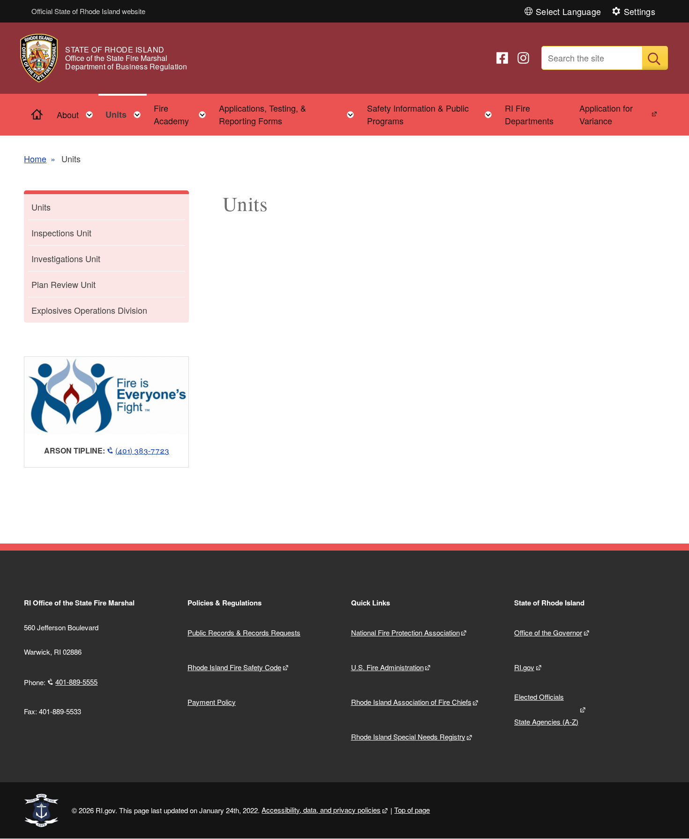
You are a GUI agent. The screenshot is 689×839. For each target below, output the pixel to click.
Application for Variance (606, 114)
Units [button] (125, 112)
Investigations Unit (65, 258)
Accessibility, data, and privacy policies (321, 810)
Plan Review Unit (63, 284)
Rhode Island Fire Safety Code (234, 667)
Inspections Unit (61, 233)
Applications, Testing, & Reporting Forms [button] (289, 114)
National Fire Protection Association (405, 632)
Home (35, 158)
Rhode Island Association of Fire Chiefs (411, 702)
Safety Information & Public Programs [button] (432, 114)
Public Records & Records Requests (243, 632)
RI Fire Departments (529, 114)
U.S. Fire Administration (387, 667)
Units (41, 207)
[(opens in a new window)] (502, 57)
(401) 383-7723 (142, 450)
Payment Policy (211, 702)
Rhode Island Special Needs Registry (408, 736)
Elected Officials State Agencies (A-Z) (546, 709)
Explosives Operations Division (89, 310)
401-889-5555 (76, 682)
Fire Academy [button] (183, 114)
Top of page (412, 810)
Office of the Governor (548, 632)
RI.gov (524, 667)
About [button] (77, 112)
